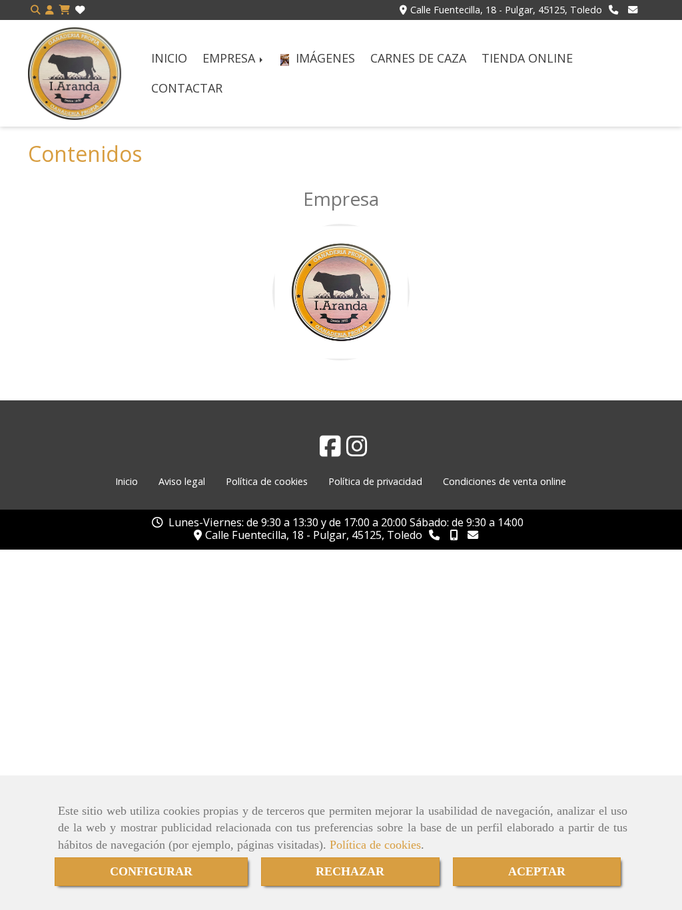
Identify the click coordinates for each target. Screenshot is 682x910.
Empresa (341, 198)
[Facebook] (330, 450)
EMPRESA (230, 58)
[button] (50, 10)
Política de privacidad (375, 481)
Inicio (126, 481)
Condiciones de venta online (504, 481)
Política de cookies (375, 844)
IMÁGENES (323, 58)
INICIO (169, 58)
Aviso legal (182, 481)
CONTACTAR (186, 88)
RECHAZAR (350, 871)
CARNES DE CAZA (418, 58)
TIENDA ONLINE (527, 58)
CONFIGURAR (151, 871)
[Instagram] (357, 450)
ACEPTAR (536, 871)
